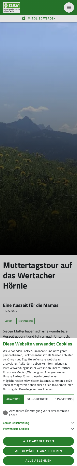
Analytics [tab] (13, 399)
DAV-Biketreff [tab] (37, 399)
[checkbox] (38, 413)
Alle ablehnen (38, 460)
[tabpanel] (38, 419)
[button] (38, 422)
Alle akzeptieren (38, 441)
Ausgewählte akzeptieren (38, 451)
